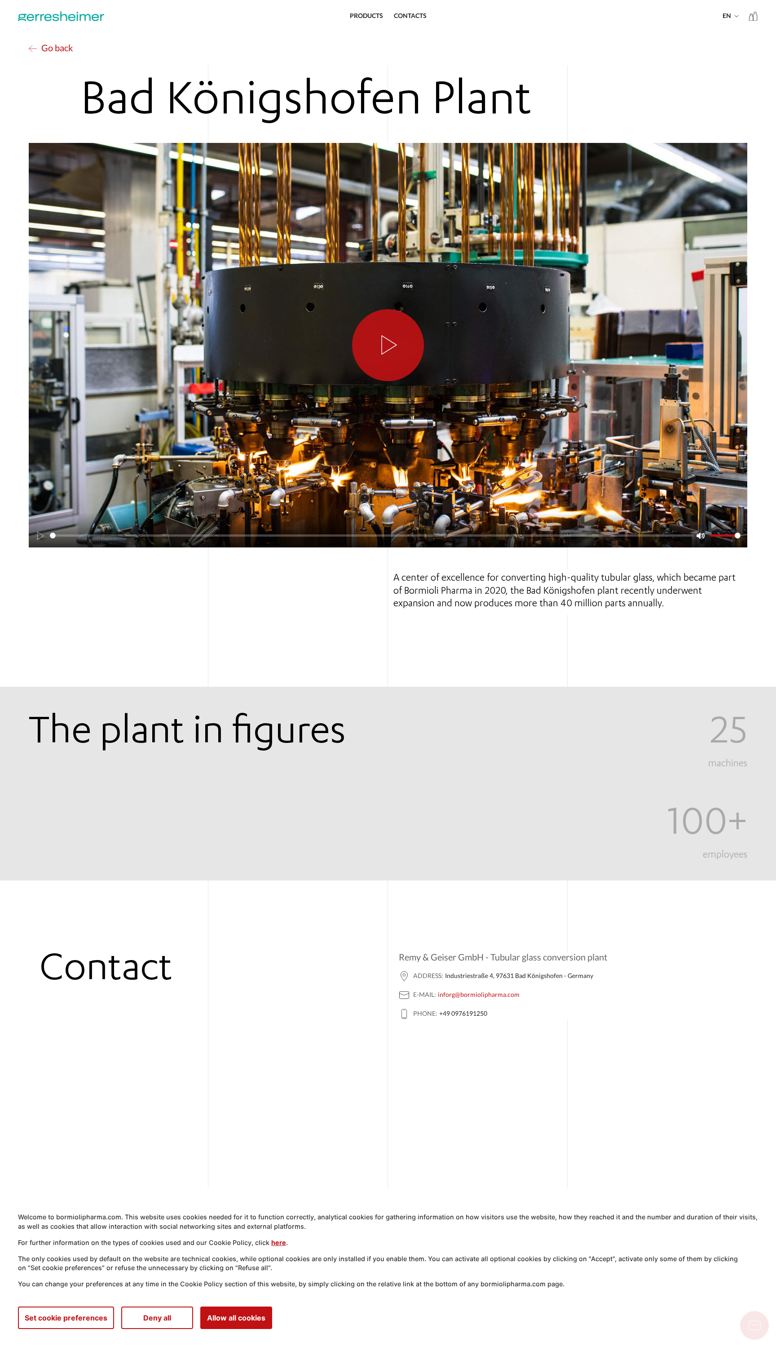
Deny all (157, 1317)
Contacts (410, 16)
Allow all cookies (236, 1317)
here (278, 1242)
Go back (57, 48)
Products (366, 16)
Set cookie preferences (66, 1317)
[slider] (371, 535)
